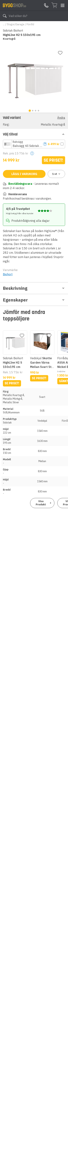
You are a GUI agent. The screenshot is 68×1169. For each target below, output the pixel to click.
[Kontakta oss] (46, 5)
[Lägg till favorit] (60, 53)
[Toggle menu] (62, 5)
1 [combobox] (54, 174)
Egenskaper (15, 300)
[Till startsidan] (14, 5)
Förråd (30, 24)
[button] (34, 121)
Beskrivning (15, 288)
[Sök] (5, 16)
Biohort (8, 274)
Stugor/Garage (15, 24)
